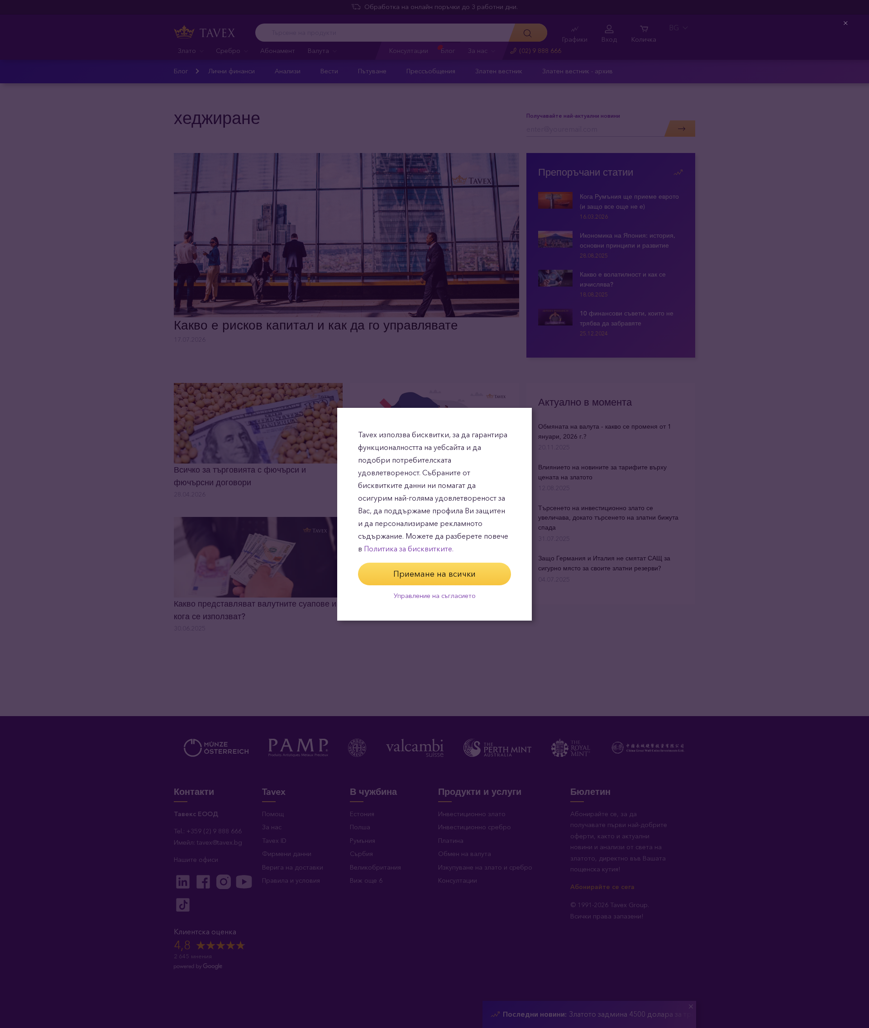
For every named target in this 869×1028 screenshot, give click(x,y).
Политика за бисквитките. (409, 549)
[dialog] (434, 514)
